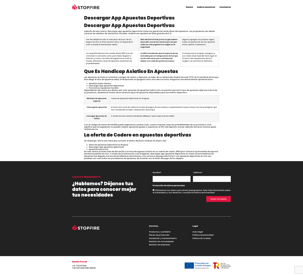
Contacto (225, 7)
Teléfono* (197, 172)
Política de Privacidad (204, 192)
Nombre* (157, 172)
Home (189, 7)
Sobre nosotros (206, 7)
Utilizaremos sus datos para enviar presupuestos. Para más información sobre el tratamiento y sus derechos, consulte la (191, 191)
